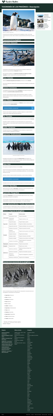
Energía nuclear (29, 357)
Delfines (28, 350)
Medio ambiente (30, 385)
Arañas (28, 336)
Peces (28, 395)
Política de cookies (44, 414)
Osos (28, 392)
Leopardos (29, 378)
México (28, 388)
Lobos (28, 381)
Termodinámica (29, 403)
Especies (28, 363)
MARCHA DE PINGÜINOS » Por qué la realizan (47, 20)
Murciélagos (29, 391)
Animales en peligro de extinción (32, 335)
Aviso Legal (49, 414)
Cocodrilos (29, 343)
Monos (28, 389)
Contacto (32, 414)
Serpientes (29, 402)
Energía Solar (29, 359)
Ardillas (28, 338)
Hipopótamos (29, 370)
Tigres (28, 406)
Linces (28, 380)
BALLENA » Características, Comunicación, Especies (12, 321)
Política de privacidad (38, 414)
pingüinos (22, 34)
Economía (29, 352)
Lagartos (28, 375)
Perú (28, 398)
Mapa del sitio (28, 414)
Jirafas (28, 374)
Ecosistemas (29, 353)
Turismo (28, 410)
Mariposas (29, 384)
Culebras (28, 349)
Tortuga (28, 409)
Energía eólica (29, 356)
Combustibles (29, 345)
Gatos (28, 366)
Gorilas (28, 367)
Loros (28, 382)
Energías (28, 360)
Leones (28, 377)
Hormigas (29, 371)
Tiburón (28, 405)
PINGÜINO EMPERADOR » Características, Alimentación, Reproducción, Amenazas (6, 348)
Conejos (28, 346)
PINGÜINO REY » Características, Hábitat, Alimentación (47, 16)
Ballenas (28, 339)
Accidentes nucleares (30, 332)
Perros (28, 396)
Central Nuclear (30, 342)
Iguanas (28, 373)
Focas (28, 364)
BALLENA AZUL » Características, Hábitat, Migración (12, 322)
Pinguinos (8, 323)
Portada (4, 323)
